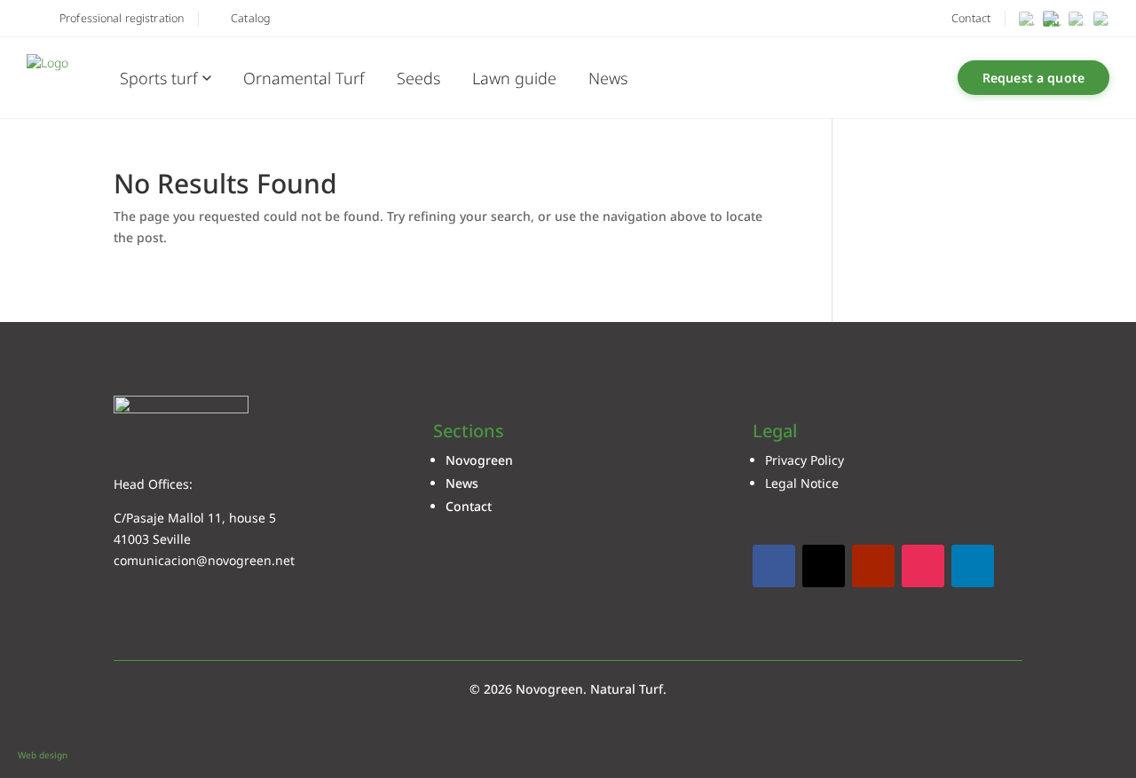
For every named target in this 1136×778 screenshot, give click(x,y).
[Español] (1027, 19)
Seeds (418, 78)
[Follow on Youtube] (873, 566)
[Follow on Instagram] (923, 566)
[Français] (1101, 19)
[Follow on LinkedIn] (972, 566)
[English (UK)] (1052, 19)
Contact (469, 506)
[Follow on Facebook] (774, 566)
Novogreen (479, 460)
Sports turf (159, 78)
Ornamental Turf (304, 78)
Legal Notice (802, 483)
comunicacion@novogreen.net (204, 560)
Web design (42, 755)
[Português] (1077, 19)
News (607, 78)
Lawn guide (514, 78)
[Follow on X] (823, 566)
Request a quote (1033, 77)
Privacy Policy (804, 460)
